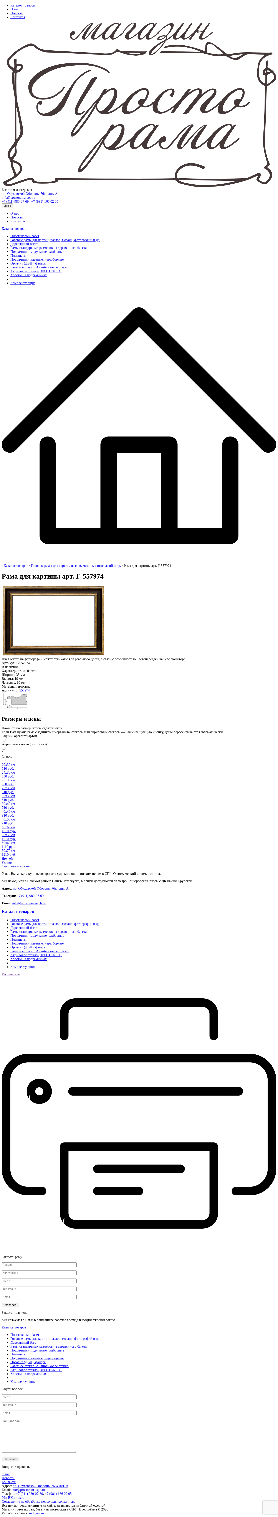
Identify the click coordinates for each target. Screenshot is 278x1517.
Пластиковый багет (24, 236)
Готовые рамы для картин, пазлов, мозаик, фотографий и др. (55, 240)
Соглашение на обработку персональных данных (38, 1501)
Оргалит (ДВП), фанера (28, 263)
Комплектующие (22, 283)
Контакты (17, 17)
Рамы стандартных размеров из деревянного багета (48, 248)
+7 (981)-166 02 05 (58, 1493)
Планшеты (18, 255)
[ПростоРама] (139, 562)
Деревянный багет (24, 244)
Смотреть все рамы (16, 866)
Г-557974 (23, 690)
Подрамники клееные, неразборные (37, 259)
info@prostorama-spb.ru (29, 903)
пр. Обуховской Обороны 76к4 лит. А (41, 888)
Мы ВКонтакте (13, 1497)
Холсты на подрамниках (28, 275)
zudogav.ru (36, 1513)
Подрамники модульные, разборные (37, 251)
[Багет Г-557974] (16, 709)
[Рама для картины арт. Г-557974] (53, 655)
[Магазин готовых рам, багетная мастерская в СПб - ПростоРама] (139, 186)
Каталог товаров (22, 5)
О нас (14, 9)
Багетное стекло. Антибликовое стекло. (39, 267)
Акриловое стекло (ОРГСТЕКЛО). (36, 271)
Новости (16, 13)
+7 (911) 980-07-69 (30, 896)
